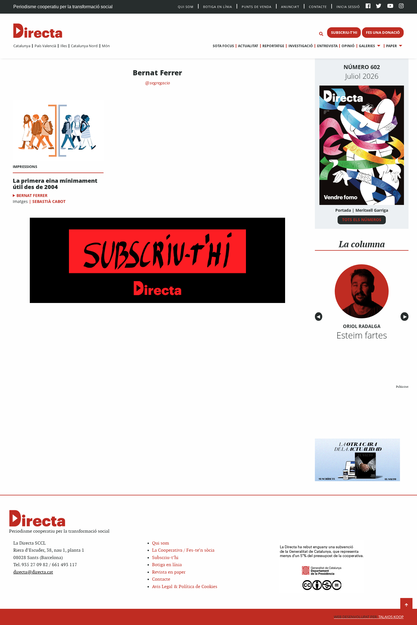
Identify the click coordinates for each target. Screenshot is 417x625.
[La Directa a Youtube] (390, 6)
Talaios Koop (369, 617)
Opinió (348, 45)
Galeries (367, 45)
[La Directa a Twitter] (378, 6)
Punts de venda (256, 6)
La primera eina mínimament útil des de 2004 (55, 184)
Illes (63, 45)
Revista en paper (169, 572)
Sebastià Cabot (49, 201)
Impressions (25, 166)
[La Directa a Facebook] (368, 6)
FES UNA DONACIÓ (383, 32)
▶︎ (405, 316)
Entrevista (327, 45)
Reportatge (273, 45)
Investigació (300, 45)
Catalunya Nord (84, 45)
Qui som (160, 543)
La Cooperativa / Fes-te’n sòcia (183, 550)
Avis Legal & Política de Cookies (184, 586)
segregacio (159, 83)
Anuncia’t (290, 6)
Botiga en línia (217, 6)
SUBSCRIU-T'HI (344, 32)
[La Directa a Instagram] (401, 6)
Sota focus (223, 45)
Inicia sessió (348, 6)
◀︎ (319, 316)
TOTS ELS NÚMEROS (361, 219)
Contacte (318, 6)
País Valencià (45, 45)
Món (106, 45)
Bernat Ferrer (31, 195)
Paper (391, 45)
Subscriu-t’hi (165, 557)
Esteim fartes (361, 335)
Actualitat (248, 45)
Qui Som (185, 6)
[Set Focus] (321, 34)
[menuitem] (21, 46)
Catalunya (21, 45)
